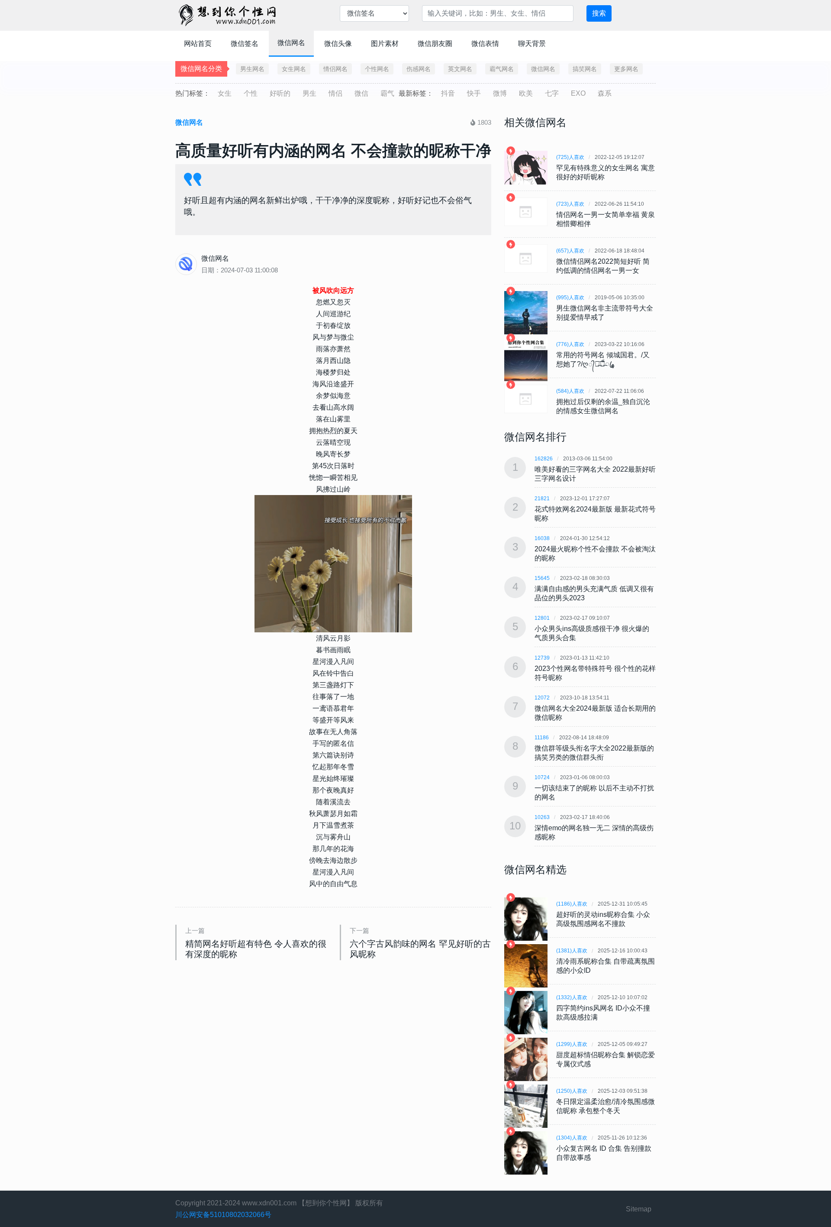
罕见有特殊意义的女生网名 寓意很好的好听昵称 (605, 172)
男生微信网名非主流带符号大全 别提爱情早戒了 (604, 312)
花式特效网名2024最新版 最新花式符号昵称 (595, 513)
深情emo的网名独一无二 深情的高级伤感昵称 (594, 832)
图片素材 (385, 43)
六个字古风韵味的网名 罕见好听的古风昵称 (420, 949)
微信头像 (338, 43)
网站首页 (198, 43)
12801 (542, 618)
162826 (544, 459)
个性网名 (377, 68)
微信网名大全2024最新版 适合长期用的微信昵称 (595, 713)
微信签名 (244, 43)
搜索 (599, 13)
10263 (542, 817)
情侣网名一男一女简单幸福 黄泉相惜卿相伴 (605, 219)
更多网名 (626, 68)
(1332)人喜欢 (571, 997)
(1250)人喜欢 (571, 1091)
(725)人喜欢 (570, 157)
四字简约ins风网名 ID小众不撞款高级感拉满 (603, 1012)
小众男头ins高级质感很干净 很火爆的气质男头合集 (592, 633)
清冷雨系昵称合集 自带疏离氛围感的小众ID (605, 966)
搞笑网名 (585, 68)
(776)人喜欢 (570, 344)
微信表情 (485, 43)
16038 (542, 538)
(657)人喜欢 (570, 251)
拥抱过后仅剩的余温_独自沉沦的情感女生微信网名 (603, 406)
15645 (542, 578)
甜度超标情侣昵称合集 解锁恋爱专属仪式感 (605, 1059)
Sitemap (638, 1209)
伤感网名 (418, 68)
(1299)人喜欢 (571, 1044)
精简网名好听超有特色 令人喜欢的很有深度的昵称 (255, 949)
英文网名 (460, 68)
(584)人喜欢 (570, 391)
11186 (542, 738)
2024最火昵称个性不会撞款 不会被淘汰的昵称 (595, 553)
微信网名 (291, 42)
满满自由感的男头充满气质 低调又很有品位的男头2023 (594, 593)
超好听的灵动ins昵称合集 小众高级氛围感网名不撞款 (603, 919)
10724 (542, 777)
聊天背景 (532, 43)
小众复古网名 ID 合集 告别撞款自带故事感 (603, 1153)
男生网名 (252, 68)
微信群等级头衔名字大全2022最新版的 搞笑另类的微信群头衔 (594, 753)
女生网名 (294, 68)
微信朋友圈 (435, 43)
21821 (542, 498)
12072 (542, 698)
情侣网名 (335, 68)
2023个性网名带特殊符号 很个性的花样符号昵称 (595, 673)
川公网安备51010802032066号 (223, 1214)
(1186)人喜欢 (571, 904)
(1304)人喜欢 (571, 1138)
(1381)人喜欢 (571, 951)
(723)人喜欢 (570, 204)
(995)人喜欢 (570, 298)
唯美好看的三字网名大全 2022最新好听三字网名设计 (595, 474)
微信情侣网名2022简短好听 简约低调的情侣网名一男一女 (603, 266)
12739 (542, 658)
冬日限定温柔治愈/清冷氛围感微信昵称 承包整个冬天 (605, 1106)
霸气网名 (502, 68)
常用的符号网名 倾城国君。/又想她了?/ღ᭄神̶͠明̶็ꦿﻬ (603, 359)
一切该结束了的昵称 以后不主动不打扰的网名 (594, 792)
